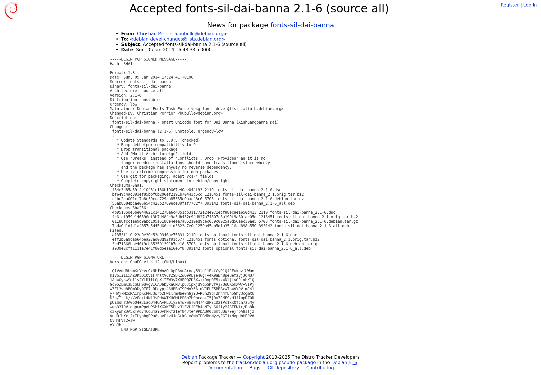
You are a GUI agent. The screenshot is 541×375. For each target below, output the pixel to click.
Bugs (254, 367)
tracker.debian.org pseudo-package (276, 362)
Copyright (254, 357)
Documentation (224, 367)
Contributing (320, 367)
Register (510, 5)
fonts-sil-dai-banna (302, 25)
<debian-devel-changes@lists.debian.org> (177, 39)
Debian (189, 357)
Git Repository (283, 367)
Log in (530, 5)
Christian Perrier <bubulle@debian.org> (182, 33)
